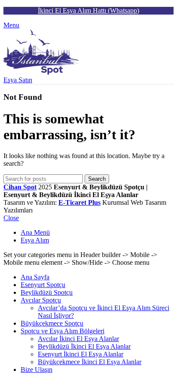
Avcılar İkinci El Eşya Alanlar (78, 338)
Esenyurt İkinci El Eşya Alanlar (80, 354)
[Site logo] (41, 72)
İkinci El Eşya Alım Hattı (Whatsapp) (88, 10)
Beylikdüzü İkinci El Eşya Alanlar (84, 346)
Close (11, 217)
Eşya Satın (17, 80)
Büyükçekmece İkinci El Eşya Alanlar (89, 361)
